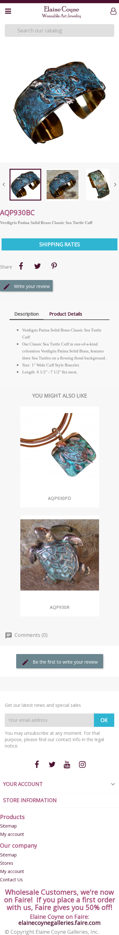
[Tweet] (37, 266)
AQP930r (59, 607)
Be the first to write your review (64, 662)
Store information (30, 800)
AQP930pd (59, 498)
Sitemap (8, 826)
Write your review (31, 286)
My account (12, 834)
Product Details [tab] (65, 314)
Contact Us (11, 880)
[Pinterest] (54, 266)
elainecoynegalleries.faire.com (59, 922)
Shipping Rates (59, 244)
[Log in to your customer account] (114, 11)
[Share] (21, 266)
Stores (6, 863)
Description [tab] (26, 314)
